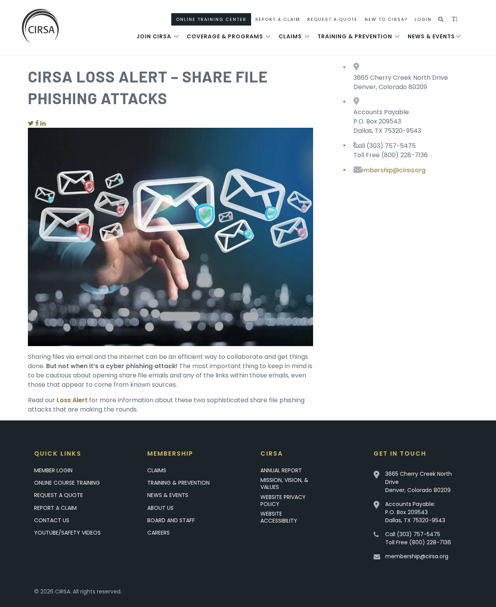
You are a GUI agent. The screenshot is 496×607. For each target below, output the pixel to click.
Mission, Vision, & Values (284, 483)
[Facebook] (37, 123)
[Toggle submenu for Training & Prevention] (397, 36)
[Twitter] (31, 123)
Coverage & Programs (225, 36)
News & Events (431, 36)
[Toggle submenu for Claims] (307, 36)
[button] (441, 19)
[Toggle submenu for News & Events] (458, 36)
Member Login (53, 470)
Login (423, 19)
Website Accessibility (278, 517)
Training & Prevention (354, 36)
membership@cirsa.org (389, 170)
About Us (160, 507)
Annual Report (281, 470)
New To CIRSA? (386, 19)
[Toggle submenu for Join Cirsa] (176, 36)
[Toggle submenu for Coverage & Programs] (268, 36)
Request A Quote (332, 19)
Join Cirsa (153, 36)
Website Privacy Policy (283, 501)
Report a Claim (55, 507)
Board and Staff (171, 520)
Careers (158, 532)
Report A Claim (277, 19)
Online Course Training (67, 482)
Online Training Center (211, 19)
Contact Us (51, 520)
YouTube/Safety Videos (67, 532)
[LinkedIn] (43, 123)
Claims (290, 36)
